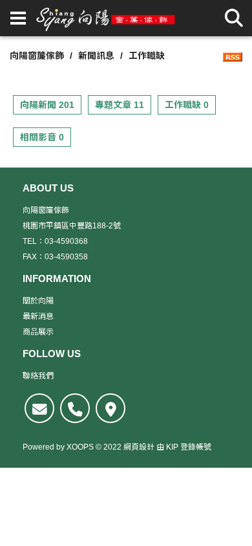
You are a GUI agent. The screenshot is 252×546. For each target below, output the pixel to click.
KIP (172, 447)
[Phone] (75, 408)
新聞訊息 (96, 55)
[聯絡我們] (39, 408)
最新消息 (38, 316)
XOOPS (80, 447)
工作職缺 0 (187, 105)
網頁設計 (138, 447)
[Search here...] (233, 18)
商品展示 (38, 331)
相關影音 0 (42, 137)
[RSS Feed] (232, 55)
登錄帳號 (195, 447)
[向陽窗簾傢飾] (106, 18)
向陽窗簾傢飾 (37, 55)
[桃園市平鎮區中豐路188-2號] (110, 408)
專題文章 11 (119, 105)
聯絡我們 (38, 375)
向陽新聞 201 (47, 105)
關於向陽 (38, 300)
